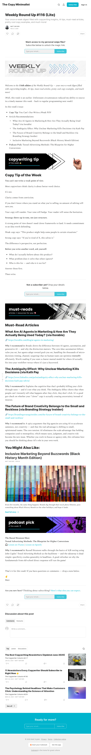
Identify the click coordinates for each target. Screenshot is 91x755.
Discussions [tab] (22, 649)
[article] (45, 659)
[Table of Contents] (2, 377)
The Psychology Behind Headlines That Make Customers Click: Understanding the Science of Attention (35, 689)
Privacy (43, 739)
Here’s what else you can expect (65, 590)
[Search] (59, 4)
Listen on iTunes (16, 544)
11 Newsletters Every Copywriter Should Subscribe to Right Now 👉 (33, 672)
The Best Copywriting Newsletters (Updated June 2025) (35, 655)
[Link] (2, 175)
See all (9, 706)
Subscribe (73, 5)
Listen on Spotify (34, 544)
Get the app (56, 745)
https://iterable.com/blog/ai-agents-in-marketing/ (31, 340)
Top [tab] (7, 649)
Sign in (84, 5)
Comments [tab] (10, 621)
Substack (34, 750)
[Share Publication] (63, 4)
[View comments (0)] (12, 33)
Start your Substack (39, 745)
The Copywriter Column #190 (16, 676)
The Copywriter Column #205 (16, 694)
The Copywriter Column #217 (16, 658)
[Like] (7, 33)
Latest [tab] (13, 649)
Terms (50, 739)
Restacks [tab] (20, 621)
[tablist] (14, 621)
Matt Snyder (14, 26)
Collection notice (60, 739)
